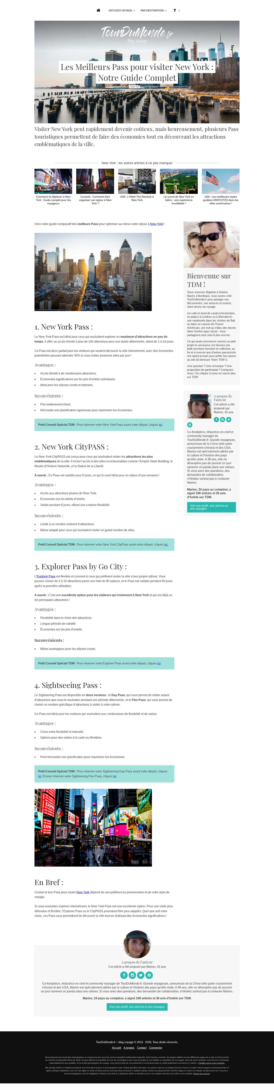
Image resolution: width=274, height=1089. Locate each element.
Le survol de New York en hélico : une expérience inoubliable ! (179, 200)
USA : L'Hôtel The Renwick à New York (137, 198)
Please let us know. (201, 1074)
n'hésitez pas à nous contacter (211, 1063)
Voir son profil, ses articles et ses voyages (209, 507)
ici (160, 424)
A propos (129, 1047)
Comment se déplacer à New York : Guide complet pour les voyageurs (53, 200)
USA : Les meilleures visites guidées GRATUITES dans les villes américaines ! (220, 200)
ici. (166, 544)
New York (156, 224)
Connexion (155, 1047)
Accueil (116, 1047)
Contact (142, 1047)
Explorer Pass (46, 576)
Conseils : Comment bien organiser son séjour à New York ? (95, 200)
